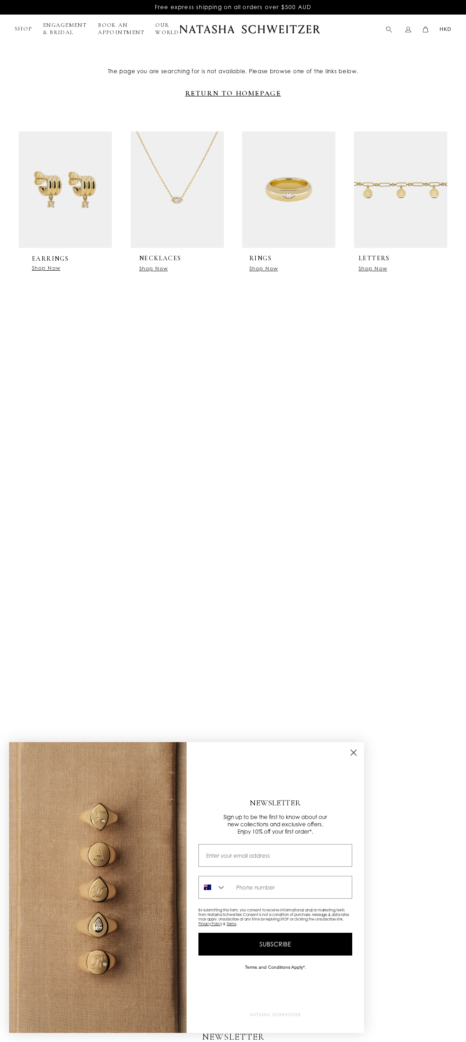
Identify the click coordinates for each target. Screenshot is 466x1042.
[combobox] (215, 887)
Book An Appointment (121, 28)
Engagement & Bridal (65, 28)
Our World (167, 28)
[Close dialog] (353, 752)
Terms (231, 923)
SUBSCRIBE (275, 944)
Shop (23, 28)
